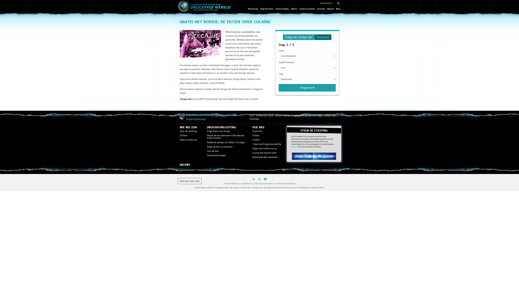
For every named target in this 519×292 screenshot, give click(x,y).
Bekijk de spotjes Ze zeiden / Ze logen (226, 142)
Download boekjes (216, 155)
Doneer (183, 135)
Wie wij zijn (253, 9)
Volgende (306, 87)
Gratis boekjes (282, 9)
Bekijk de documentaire (226, 137)
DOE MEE (258, 127)
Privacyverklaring (230, 183)
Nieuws (330, 9)
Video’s (294, 9)
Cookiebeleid (246, 183)
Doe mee (321, 9)
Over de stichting (188, 131)
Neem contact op (188, 139)
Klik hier (294, 146)
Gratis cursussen (307, 9)
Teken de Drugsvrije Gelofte (266, 144)
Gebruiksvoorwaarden (264, 183)
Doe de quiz (213, 151)
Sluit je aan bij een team (264, 152)
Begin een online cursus (264, 148)
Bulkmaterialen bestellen (265, 157)
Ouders (256, 139)
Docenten (257, 131)
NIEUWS (185, 164)
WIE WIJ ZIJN (188, 127)
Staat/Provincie (286, 62)
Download (323, 37)
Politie (255, 135)
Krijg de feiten (266, 9)
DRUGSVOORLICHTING (221, 127)
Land (281, 50)
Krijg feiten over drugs (218, 131)
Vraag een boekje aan (298, 37)
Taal (281, 73)
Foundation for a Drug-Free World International (210, 117)
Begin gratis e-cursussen (219, 146)
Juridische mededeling (286, 183)
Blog (338, 9)
